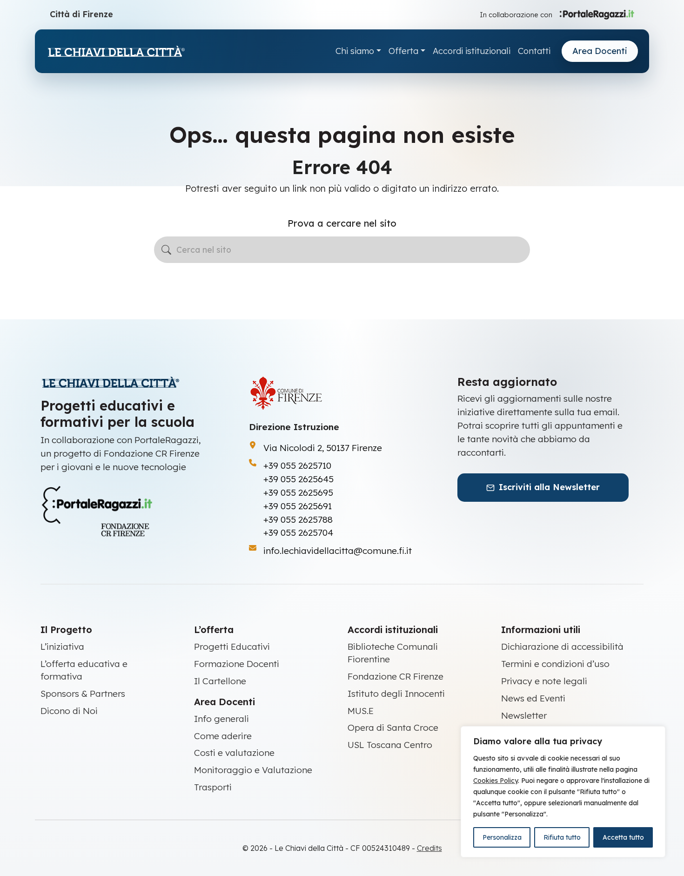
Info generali (221, 718)
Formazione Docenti (236, 663)
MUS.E (361, 710)
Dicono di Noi (69, 710)
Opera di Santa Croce (393, 727)
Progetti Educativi (232, 646)
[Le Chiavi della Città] (116, 51)
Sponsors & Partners (82, 693)
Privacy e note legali (544, 681)
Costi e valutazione (234, 752)
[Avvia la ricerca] (166, 249)
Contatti (534, 51)
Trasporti (213, 787)
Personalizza (502, 837)
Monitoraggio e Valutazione (253, 769)
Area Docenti (599, 51)
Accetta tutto (623, 837)
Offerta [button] (403, 51)
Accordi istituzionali (471, 51)
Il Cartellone (220, 681)
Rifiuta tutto (562, 837)
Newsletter (524, 715)
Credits (429, 848)
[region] (563, 791)
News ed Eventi (533, 698)
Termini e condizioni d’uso (555, 663)
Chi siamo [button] (354, 51)
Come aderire (223, 735)
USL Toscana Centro (390, 744)
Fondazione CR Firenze (395, 676)
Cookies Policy (495, 780)
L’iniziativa (62, 646)
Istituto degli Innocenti (396, 693)
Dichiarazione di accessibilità (562, 646)
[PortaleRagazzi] (597, 14)
